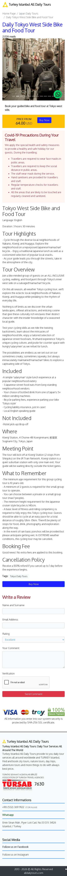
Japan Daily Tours (28, 13)
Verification (8, 673)
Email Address (10, 619)
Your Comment (10, 648)
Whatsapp (8, 814)
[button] (7, 69)
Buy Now (44, 120)
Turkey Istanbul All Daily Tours (29, 4)
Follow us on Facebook (15, 846)
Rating (6, 633)
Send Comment (33, 694)
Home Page (9, 13)
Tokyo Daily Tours (18, 576)
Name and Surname (13, 605)
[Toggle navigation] (62, 4)
